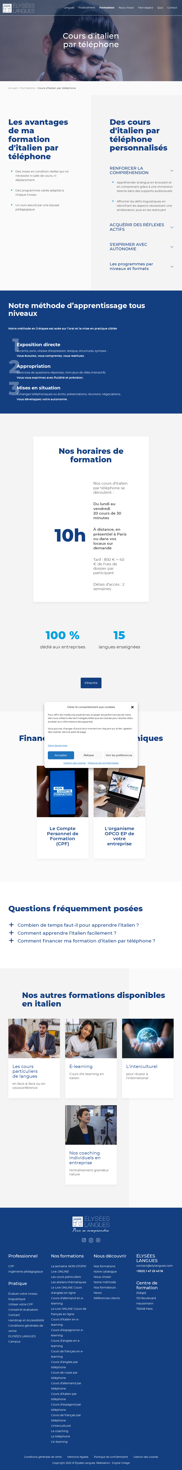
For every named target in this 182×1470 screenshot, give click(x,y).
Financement (87, 8)
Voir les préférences (119, 755)
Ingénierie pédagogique (25, 1271)
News (98, 1293)
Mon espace (145, 8)
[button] (132, 707)
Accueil (12, 88)
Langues (69, 8)
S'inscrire (91, 683)
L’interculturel (61, 1425)
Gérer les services (57, 745)
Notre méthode (105, 1282)
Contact (172, 8)
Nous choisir (126, 8)
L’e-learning (59, 1441)
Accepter (61, 755)
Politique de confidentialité (103, 763)
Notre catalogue (105, 1271)
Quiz (160, 8)
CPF (11, 1266)
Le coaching (59, 1431)
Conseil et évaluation (23, 1309)
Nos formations (104, 1266)
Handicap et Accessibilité (26, 1320)
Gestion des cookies (74, 763)
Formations (106, 8)
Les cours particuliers (66, 1277)
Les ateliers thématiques (68, 1282)
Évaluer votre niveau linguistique (23, 1296)
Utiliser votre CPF (20, 1304)
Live (60, 1271)
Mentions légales (77, 1457)
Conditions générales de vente (25, 1328)
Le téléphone (60, 1436)
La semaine (68, 1266)
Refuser (89, 755)
